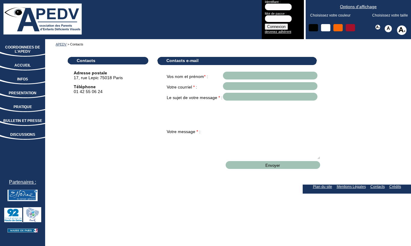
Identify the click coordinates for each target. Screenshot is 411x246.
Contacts (377, 187)
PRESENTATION (22, 93)
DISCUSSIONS (22, 134)
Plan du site (322, 187)
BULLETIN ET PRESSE (22, 121)
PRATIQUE (23, 107)
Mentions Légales (351, 187)
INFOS (22, 79)
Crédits (395, 187)
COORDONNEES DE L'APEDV (22, 49)
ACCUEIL (22, 65)
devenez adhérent (278, 31)
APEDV (61, 44)
